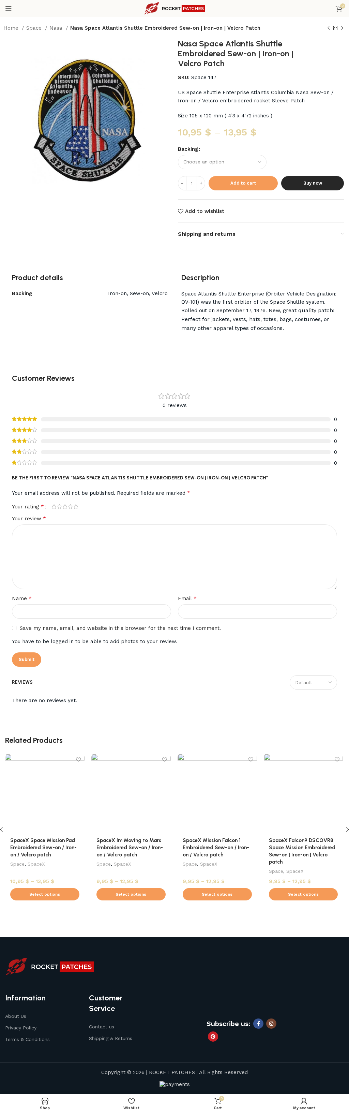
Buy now (312, 183)
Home (11, 28)
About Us (15, 1016)
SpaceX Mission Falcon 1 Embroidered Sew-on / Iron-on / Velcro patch (216, 847)
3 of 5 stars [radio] (64, 506)
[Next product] (342, 28)
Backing (188, 149)
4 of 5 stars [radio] (70, 506)
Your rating (28, 506)
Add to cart (243, 183)
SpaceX (36, 864)
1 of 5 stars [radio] (54, 506)
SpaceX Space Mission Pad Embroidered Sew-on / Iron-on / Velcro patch (43, 847)
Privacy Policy (20, 1027)
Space (34, 28)
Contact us (101, 1026)
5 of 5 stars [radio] (75, 506)
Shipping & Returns (110, 1038)
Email (187, 598)
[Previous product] (328, 28)
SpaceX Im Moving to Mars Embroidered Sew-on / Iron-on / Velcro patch (129, 847)
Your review (29, 518)
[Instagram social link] (271, 1023)
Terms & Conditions (27, 1039)
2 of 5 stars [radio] (59, 506)
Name (22, 598)
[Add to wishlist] (79, 760)
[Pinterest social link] (213, 1036)
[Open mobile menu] (8, 8)
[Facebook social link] (258, 1023)
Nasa (56, 28)
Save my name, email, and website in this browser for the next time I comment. (120, 628)
